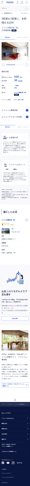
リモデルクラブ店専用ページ (9, 451)
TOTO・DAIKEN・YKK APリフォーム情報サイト (13, 385)
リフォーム (9, 404)
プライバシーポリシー (6, 473)
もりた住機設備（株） (11, 28)
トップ (3, 404)
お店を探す (15, 318)
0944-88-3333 (16, 232)
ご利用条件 (4, 469)
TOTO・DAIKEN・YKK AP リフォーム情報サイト (9, 445)
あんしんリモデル (6, 413)
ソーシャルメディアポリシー (8, 477)
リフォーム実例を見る (20, 404)
